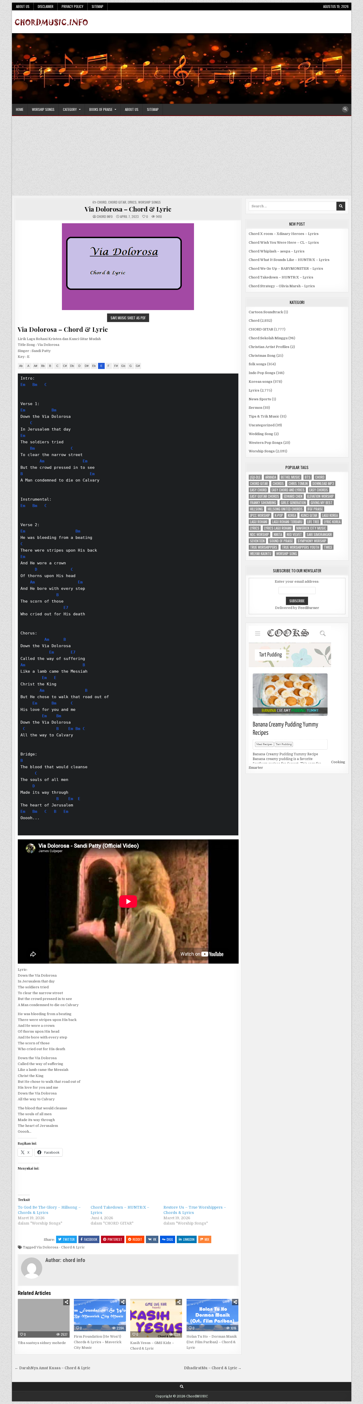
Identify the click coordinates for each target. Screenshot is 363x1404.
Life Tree (313, 521)
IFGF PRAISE (315, 509)
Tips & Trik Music (264, 416)
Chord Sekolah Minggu (268, 338)
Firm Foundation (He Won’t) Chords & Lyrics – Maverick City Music (97, 1342)
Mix (207, 1239)
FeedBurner (308, 608)
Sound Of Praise (281, 540)
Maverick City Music (311, 528)
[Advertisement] (181, 156)
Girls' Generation (293, 502)
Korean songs (260, 382)
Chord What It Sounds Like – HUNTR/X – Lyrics (289, 260)
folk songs (257, 364)
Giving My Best (321, 502)
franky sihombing (263, 502)
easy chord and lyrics (288, 489)
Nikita (278, 534)
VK (154, 1239)
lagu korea (330, 515)
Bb (43, 365)
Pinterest (115, 1239)
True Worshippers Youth (300, 547)
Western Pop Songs (265, 443)
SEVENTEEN (257, 540)
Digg (170, 1239)
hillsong (256, 509)
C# (65, 365)
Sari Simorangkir (319, 534)
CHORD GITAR (117, 202)
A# (35, 365)
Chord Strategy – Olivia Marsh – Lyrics (282, 286)
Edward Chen (293, 496)
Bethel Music (290, 477)
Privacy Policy (72, 6)
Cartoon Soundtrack (266, 312)
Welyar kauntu (260, 553)
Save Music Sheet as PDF (128, 317)
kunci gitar (309, 515)
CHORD (319, 477)
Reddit (137, 1239)
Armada (270, 477)
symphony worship (312, 540)
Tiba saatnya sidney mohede (42, 1343)
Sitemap (97, 6)
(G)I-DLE (255, 477)
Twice (328, 547)
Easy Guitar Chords (264, 496)
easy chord (258, 489)
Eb (94, 365)
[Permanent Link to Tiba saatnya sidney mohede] (44, 1318)
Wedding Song (261, 434)
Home (19, 109)
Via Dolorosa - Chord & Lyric (60, 1247)
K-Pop (279, 515)
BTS (307, 477)
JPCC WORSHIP (260, 515)
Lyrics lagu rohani (278, 528)
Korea (292, 515)
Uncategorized (262, 425)
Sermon (255, 408)
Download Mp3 (323, 483)
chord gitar (259, 483)
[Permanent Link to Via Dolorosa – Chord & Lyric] (128, 266)
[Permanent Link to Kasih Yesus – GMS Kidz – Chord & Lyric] (156, 1318)
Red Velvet (294, 534)
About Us (22, 6)
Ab (21, 365)
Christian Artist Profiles (269, 347)
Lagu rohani (258, 521)
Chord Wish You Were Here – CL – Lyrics (284, 242)
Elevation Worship (320, 496)
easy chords (318, 489)
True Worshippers (263, 547)
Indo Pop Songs (262, 373)
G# (138, 365)
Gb (123, 365)
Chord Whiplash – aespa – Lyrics (277, 251)
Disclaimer (45, 6)
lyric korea (332, 521)
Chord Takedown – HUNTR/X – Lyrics (281, 277)
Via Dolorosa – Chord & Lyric (128, 209)
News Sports (260, 399)
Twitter (69, 1239)
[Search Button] (345, 109)
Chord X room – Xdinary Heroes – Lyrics (284, 234)
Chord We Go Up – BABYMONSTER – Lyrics (286, 269)
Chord (102, 202)
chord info (105, 216)
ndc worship (259, 534)
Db (72, 365)
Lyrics (132, 202)
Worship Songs (43, 109)
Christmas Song (262, 356)
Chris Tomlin (298, 483)
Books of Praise (100, 109)
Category (70, 109)
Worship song (286, 553)
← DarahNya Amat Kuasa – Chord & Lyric (52, 1368)
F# (116, 365)
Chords (278, 483)
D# (86, 365)
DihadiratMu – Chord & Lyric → (213, 1368)
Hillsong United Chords (285, 509)
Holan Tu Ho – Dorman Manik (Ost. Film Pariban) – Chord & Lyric (212, 1342)
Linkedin (189, 1239)
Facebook (90, 1239)
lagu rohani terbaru (287, 521)
